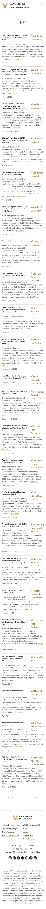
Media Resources (30, 839)
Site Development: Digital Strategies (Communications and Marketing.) (23, 900)
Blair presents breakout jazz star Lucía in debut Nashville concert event (14, 38)
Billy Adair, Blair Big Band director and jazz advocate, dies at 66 (14, 759)
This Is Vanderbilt (8, 832)
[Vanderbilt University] (23, 817)
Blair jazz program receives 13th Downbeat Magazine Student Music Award (14, 209)
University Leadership (10, 825)
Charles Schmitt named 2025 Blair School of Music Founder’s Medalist (14, 140)
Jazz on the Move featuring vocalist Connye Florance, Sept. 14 (14, 659)
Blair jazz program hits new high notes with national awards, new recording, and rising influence (14, 72)
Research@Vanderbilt (10, 836)
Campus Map (28, 836)
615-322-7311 (18, 849)
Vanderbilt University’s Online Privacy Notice (23, 852)
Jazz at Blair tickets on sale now (14, 241)
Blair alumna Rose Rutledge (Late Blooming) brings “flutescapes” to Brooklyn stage (14, 106)
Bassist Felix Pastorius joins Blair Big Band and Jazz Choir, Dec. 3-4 (15, 428)
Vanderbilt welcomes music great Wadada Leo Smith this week (13, 341)
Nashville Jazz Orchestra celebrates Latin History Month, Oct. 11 (14, 622)
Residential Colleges (10, 829)
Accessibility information (23, 893)
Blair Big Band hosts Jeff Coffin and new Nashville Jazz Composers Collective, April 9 (14, 561)
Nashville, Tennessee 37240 (23, 846)
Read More (18, 59)
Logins (25, 832)
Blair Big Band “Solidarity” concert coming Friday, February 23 (14, 275)
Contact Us (29, 849)
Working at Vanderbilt (31, 825)
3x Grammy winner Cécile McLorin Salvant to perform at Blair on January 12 (14, 310)
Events (25, 829)
